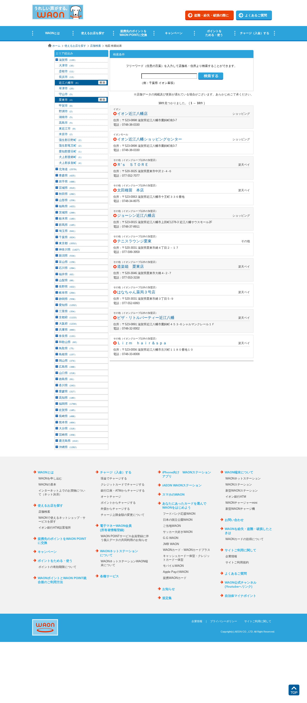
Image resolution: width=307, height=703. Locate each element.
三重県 (68, 311)
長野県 (68, 286)
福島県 (68, 206)
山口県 (68, 373)
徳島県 (67, 379)
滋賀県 (68, 60)
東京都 (68, 243)
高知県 (68, 397)
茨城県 (68, 212)
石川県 (68, 268)
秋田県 (68, 194)
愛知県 (68, 305)
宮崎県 (68, 434)
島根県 (68, 354)
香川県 (68, 385)
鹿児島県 (69, 440)
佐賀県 (68, 410)
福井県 (67, 274)
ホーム (56, 45)
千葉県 (68, 237)
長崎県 (68, 416)
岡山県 (68, 360)
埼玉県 (68, 231)
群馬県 (68, 224)
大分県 (68, 428)
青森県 (68, 175)
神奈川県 (70, 249)
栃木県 (68, 218)
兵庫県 (68, 329)
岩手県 (68, 181)
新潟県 (68, 255)
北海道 (68, 169)
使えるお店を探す (75, 45)
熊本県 (68, 422)
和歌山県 (68, 342)
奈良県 (68, 336)
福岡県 (68, 403)
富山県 (68, 262)
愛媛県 (68, 391)
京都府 (68, 317)
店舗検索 (95, 45)
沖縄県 (68, 447)
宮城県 (68, 187)
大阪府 (68, 323)
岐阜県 (68, 292)
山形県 (68, 200)
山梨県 (67, 280)
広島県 (68, 366)
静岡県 (68, 299)
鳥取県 (67, 348)
